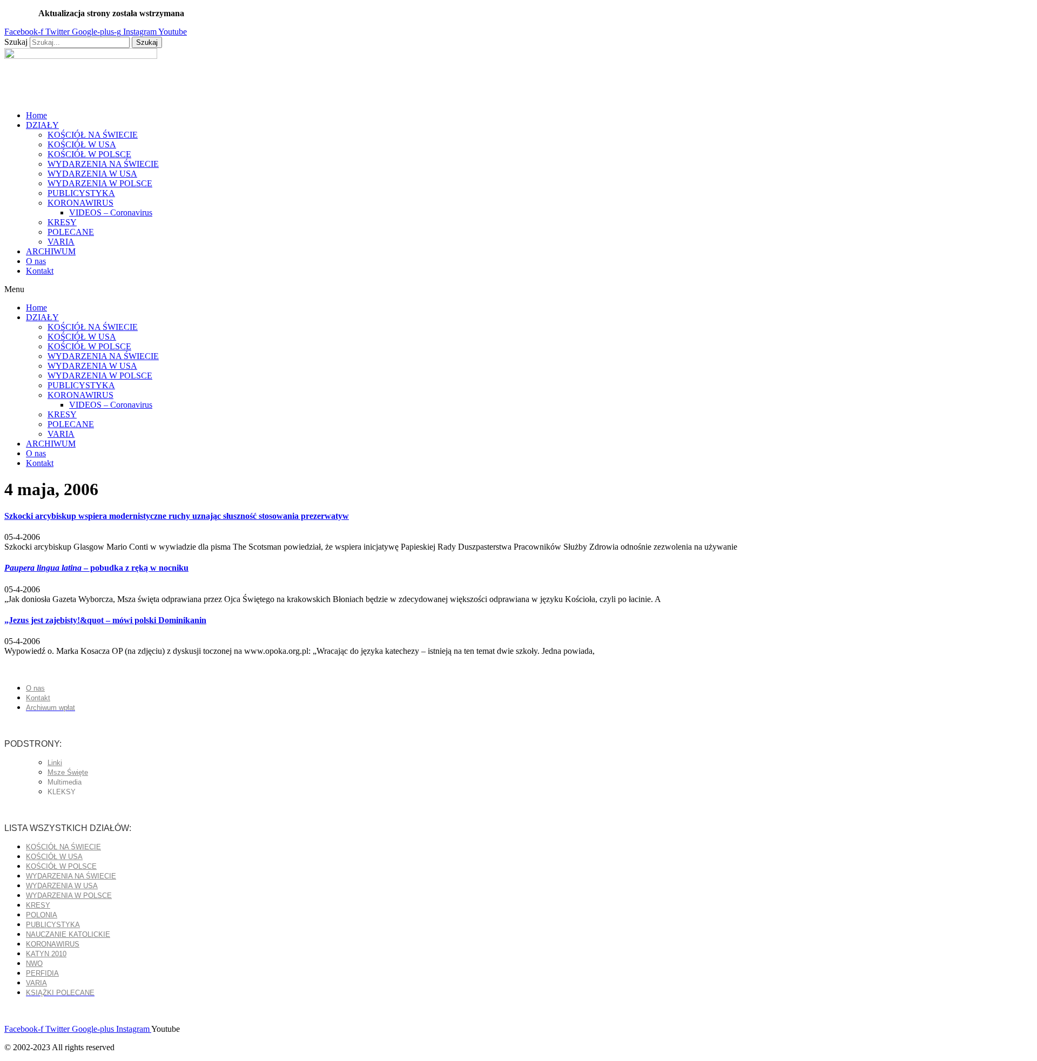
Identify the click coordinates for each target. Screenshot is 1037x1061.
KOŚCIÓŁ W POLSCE (89, 154)
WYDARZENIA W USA (92, 173)
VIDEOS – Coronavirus (110, 212)
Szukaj (16, 41)
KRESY (62, 222)
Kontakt (39, 270)
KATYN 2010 (46, 954)
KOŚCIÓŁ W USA (82, 144)
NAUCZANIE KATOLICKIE (68, 934)
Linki (55, 763)
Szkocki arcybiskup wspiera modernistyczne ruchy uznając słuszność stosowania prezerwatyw (176, 516)
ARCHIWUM (51, 251)
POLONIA (41, 915)
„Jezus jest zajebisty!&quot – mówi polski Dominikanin (105, 620)
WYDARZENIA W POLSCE (100, 183)
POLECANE (71, 231)
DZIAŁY (42, 125)
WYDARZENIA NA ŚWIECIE (103, 163)
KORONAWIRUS (80, 202)
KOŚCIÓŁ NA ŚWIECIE (93, 134)
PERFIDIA (42, 973)
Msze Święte (68, 772)
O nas (36, 261)
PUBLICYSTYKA (81, 193)
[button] (518, 289)
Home (36, 115)
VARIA (61, 241)
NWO (34, 963)
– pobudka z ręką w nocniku (96, 567)
